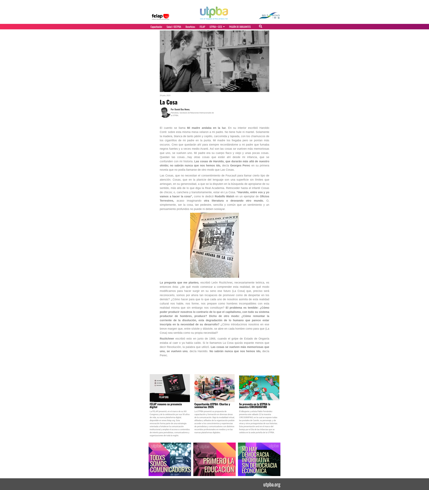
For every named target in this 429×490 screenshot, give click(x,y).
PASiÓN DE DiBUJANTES (240, 27)
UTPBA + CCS (216, 27)
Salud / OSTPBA (174, 27)
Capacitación (156, 27)
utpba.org (271, 484)
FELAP (202, 27)
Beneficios (190, 27)
